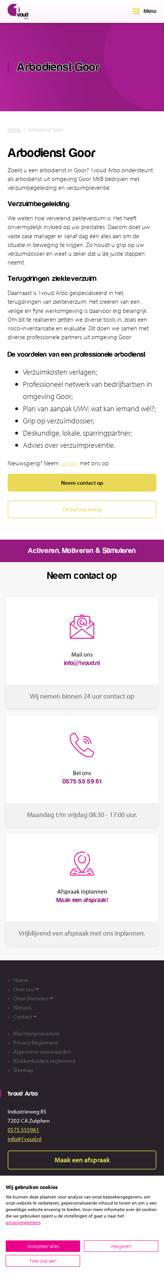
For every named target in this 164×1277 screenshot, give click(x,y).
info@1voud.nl (25, 1138)
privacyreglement (23, 1222)
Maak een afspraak (82, 1159)
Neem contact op (82, 482)
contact (69, 463)
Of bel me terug (82, 509)
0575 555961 (23, 1129)
